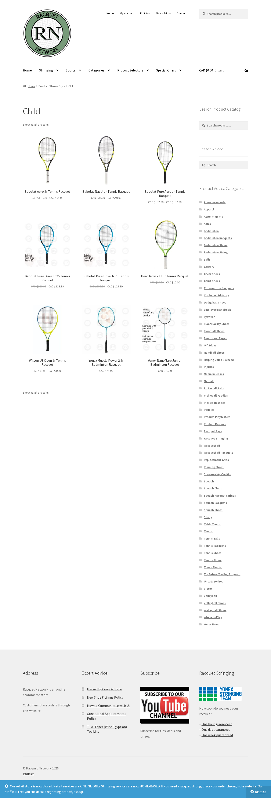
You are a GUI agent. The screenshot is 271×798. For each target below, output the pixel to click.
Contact (182, 13)
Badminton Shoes (215, 245)
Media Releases (214, 374)
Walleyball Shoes (215, 610)
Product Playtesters (217, 417)
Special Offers (166, 70)
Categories (96, 70)
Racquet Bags (213, 431)
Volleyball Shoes (215, 603)
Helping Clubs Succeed (219, 360)
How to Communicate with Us (108, 705)
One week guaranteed (217, 735)
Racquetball (212, 446)
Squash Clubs (213, 488)
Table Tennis (212, 524)
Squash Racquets (215, 503)
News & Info (163, 13)
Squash (209, 481)
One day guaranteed (216, 729)
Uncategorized (213, 581)
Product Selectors (130, 70)
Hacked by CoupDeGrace (104, 689)
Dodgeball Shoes (215, 302)
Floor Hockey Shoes (217, 324)
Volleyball (210, 596)
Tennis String (213, 560)
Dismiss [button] (260, 792)
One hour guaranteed (217, 724)
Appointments (213, 216)
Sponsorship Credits (217, 474)
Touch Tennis (213, 567)
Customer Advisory (216, 295)
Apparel (209, 209)
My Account (127, 13)
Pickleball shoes (214, 403)
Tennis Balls (212, 538)
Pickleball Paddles (216, 395)
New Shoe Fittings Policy (105, 697)
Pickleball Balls (214, 388)
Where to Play (213, 617)
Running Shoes (214, 467)
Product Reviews (215, 424)
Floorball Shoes (214, 331)
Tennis (208, 531)
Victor (208, 589)
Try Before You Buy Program (222, 574)
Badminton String (216, 252)
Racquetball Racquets (218, 453)
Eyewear (209, 317)
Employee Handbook (217, 310)
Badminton (211, 231)
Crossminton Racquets (219, 288)
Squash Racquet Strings (220, 495)
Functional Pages (215, 338)
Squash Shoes (213, 510)
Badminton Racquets (218, 238)
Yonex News (211, 624)
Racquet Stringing (216, 438)
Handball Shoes (214, 352)
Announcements (214, 202)
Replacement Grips (216, 460)
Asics (207, 224)
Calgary (209, 267)
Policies (145, 13)
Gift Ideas (210, 345)
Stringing (46, 70)
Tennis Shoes (212, 553)
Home (110, 13)
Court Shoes (212, 281)
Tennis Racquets (215, 546)
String (208, 517)
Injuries (209, 367)
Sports (71, 70)
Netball (209, 381)
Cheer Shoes (212, 274)
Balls (207, 259)
